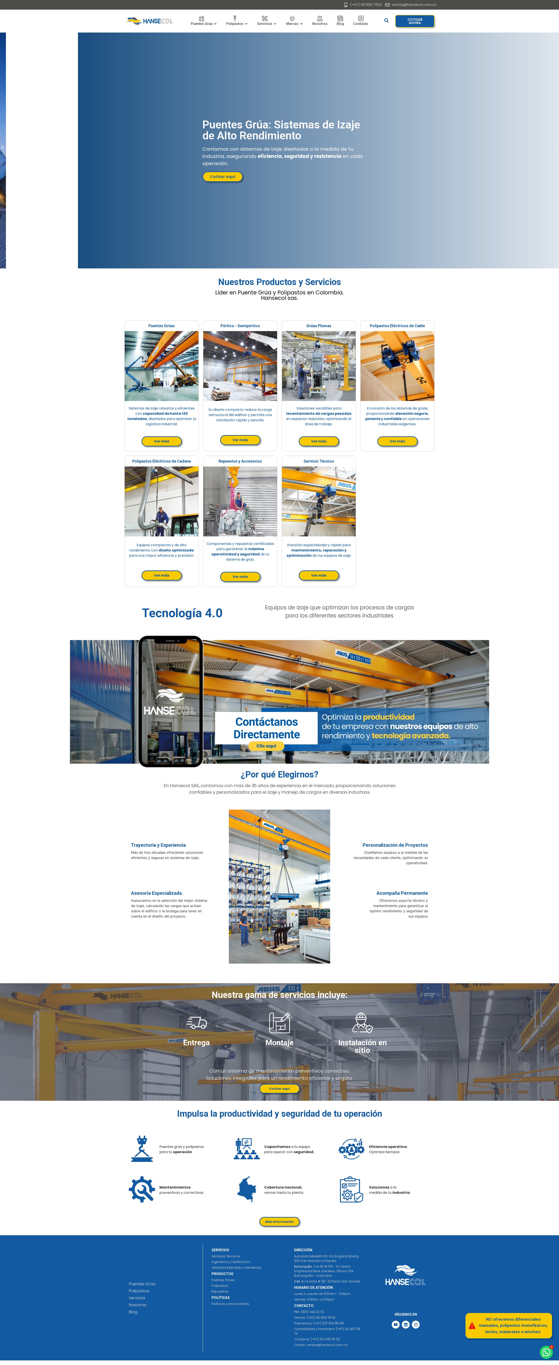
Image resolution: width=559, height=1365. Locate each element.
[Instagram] (416, 1325)
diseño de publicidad (172, 314)
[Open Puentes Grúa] (215, 23)
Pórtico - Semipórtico (240, 325)
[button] (2, 147)
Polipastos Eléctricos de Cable (397, 325)
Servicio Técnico (319, 461)
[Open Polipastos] (246, 23)
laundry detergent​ (290, 314)
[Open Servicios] (275, 23)
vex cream (233, 314)
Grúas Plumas (318, 325)
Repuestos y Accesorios (240, 461)
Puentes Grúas (161, 325)
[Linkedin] (406, 1325)
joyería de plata (259, 314)
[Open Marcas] (301, 23)
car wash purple (206, 314)
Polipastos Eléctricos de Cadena (161, 461)
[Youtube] (396, 1325)
